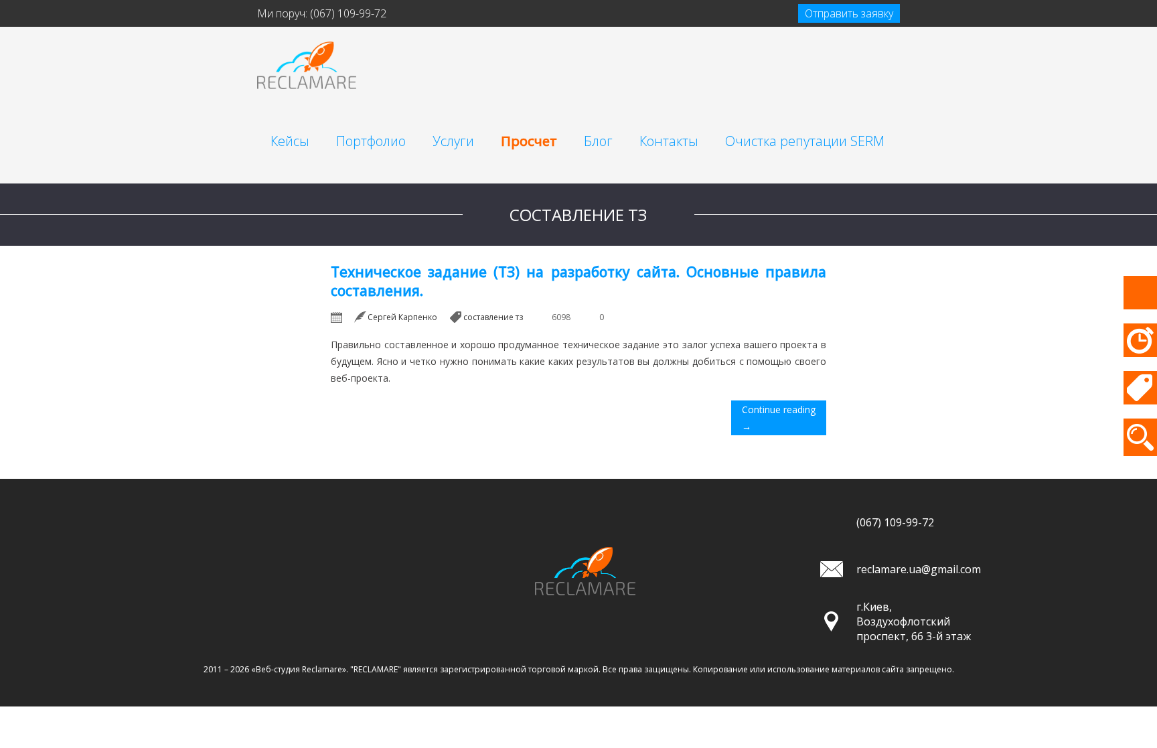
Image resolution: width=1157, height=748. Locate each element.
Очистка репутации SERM (804, 141)
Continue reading (779, 418)
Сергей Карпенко (402, 317)
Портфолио (371, 141)
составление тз (493, 317)
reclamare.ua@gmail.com (918, 569)
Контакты (668, 141)
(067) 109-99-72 (348, 13)
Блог (598, 141)
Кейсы (290, 141)
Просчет (529, 141)
